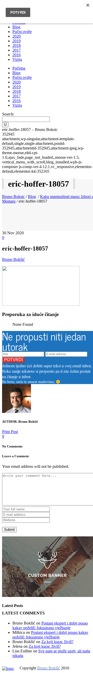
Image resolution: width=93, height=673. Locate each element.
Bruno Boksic (13, 196)
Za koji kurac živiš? (57, 641)
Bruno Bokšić (13, 259)
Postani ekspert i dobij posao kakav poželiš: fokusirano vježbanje (50, 625)
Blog (32, 196)
